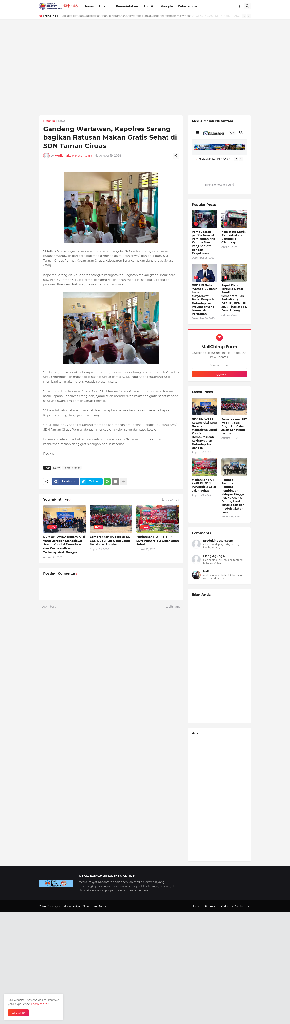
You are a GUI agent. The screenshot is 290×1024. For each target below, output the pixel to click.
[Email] (115, 481)
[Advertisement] (118, 46)
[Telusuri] (247, 6)
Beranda (49, 121)
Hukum (104, 6)
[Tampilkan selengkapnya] (123, 481)
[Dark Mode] (240, 6)
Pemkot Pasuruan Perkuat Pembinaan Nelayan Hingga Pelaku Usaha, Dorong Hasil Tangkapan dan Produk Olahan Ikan (233, 496)
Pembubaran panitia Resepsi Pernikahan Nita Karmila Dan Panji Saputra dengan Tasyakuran (203, 242)
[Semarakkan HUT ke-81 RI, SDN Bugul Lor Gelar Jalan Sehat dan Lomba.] (234, 406)
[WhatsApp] (107, 481)
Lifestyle (166, 6)
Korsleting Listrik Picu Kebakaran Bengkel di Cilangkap (233, 237)
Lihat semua (170, 499)
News (89, 6)
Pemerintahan (127, 6)
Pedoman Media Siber (236, 906)
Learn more (39, 1004)
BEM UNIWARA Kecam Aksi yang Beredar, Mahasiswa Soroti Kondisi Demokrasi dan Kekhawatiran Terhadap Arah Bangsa (64, 544)
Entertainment (189, 6)
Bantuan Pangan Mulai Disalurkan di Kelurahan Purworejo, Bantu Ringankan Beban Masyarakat (126, 16)
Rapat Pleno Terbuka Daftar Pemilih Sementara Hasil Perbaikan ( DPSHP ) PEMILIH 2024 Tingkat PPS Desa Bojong (234, 297)
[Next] (249, 16)
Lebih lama (173, 606)
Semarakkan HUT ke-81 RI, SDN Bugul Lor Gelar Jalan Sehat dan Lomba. (110, 540)
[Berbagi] (176, 156)
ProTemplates (117, 906)
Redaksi (210, 906)
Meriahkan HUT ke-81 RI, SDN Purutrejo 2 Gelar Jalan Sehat (157, 540)
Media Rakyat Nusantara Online (85, 906)
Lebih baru (49, 606)
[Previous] (244, 16)
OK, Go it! (18, 1013)
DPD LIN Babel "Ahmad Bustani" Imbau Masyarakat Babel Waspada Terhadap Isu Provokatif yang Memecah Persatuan (204, 299)
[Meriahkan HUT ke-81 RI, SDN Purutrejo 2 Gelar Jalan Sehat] (204, 467)
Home (196, 906)
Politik (148, 6)
